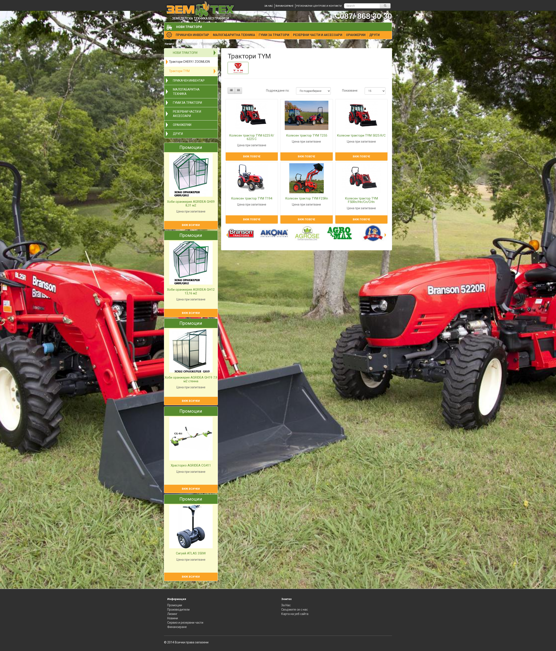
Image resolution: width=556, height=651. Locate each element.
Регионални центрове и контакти (319, 6)
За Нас (286, 605)
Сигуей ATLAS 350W (191, 553)
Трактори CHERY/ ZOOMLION (189, 61)
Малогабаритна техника (234, 35)
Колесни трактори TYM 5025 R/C (361, 135)
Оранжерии (356, 35)
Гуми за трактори (274, 35)
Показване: (350, 90)
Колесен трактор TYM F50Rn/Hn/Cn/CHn (361, 200)
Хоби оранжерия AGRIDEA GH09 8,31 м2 (191, 203)
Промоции (174, 605)
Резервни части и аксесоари (317, 35)
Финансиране (284, 6)
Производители (178, 609)
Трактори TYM (210, 43)
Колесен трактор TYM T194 (251, 198)
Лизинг (172, 614)
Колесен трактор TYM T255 (306, 135)
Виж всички (191, 225)
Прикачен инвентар (192, 35)
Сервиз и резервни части (185, 622)
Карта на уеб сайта (294, 614)
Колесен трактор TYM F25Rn (306, 198)
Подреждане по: (278, 90)
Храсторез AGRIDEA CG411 (191, 465)
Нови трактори (189, 27)
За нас (268, 6)
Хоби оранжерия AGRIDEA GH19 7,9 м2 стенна (191, 379)
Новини (172, 618)
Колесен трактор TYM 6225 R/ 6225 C (251, 137)
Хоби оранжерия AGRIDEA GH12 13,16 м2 (191, 291)
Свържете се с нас (294, 609)
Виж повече (251, 156)
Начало (169, 43)
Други (374, 35)
